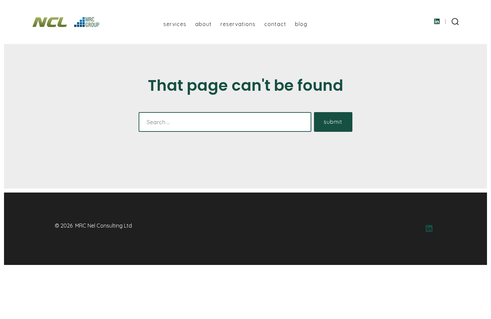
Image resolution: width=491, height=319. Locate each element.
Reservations (238, 24)
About (203, 24)
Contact (275, 24)
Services (174, 24)
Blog (301, 24)
